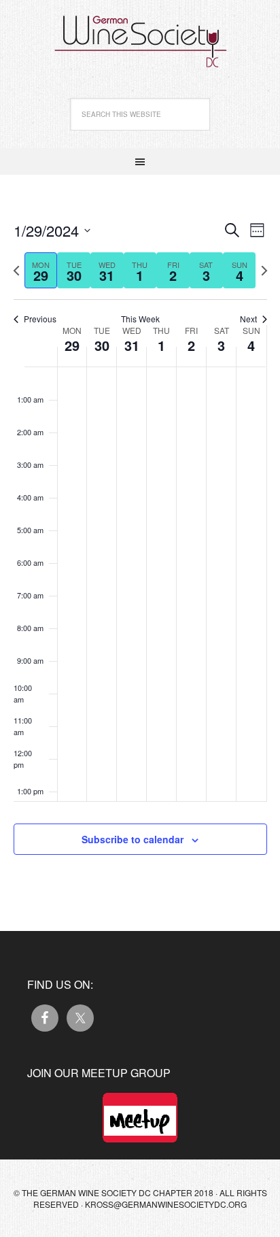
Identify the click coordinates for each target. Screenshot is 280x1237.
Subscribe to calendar (132, 839)
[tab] (41, 270)
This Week (140, 319)
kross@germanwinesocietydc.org (166, 1204)
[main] (140, 553)
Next (248, 319)
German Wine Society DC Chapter (140, 34)
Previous (40, 319)
